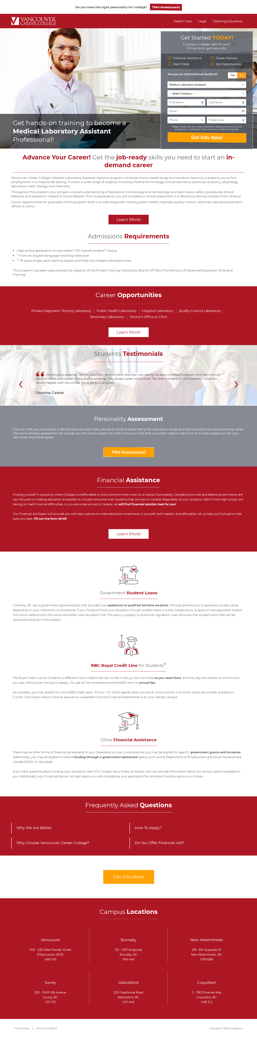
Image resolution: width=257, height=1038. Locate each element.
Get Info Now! (206, 137)
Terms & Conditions (46, 1028)
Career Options (226, 58)
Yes (232, 75)
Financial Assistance (187, 58)
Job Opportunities (228, 64)
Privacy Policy (22, 1028)
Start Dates (181, 64)
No (242, 75)
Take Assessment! (165, 7)
